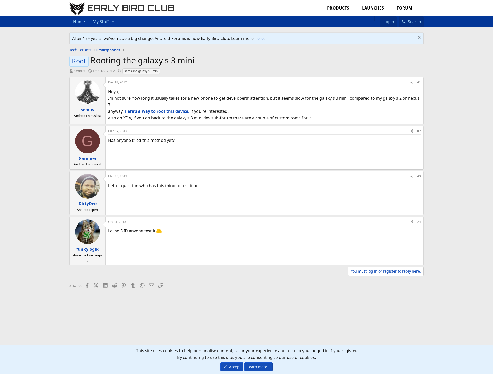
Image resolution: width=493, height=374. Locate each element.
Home (79, 21)
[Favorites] (377, 18)
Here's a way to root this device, (157, 111)
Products (338, 8)
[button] (113, 21)
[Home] (371, 18)
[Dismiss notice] (418, 38)
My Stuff (101, 21)
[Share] (412, 82)
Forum (404, 8)
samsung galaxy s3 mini (141, 71)
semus (79, 70)
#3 (419, 176)
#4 (419, 222)
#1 (419, 82)
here (259, 38)
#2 (419, 131)
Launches (373, 8)
